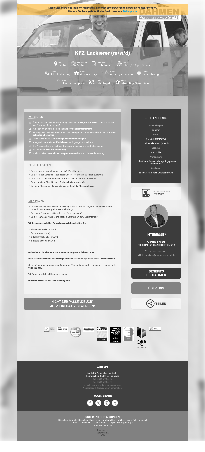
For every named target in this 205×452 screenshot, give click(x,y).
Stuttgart (129, 422)
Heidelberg (118, 422)
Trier (110, 422)
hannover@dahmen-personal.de (106, 385)
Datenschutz (103, 432)
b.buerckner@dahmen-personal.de (158, 255)
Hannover (97, 425)
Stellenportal (129, 11)
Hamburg (106, 420)
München (107, 425)
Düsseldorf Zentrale (67, 420)
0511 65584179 (104, 382)
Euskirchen (95, 420)
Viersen (142, 420)
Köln (114, 420)
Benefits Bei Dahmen (156, 273)
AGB (102, 435)
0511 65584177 (160, 251)
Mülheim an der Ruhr (127, 420)
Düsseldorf (83, 420)
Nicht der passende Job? (72, 304)
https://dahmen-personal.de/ (109, 388)
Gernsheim (86, 422)
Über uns (156, 288)
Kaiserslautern (99, 422)
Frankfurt (75, 422)
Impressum (102, 430)
